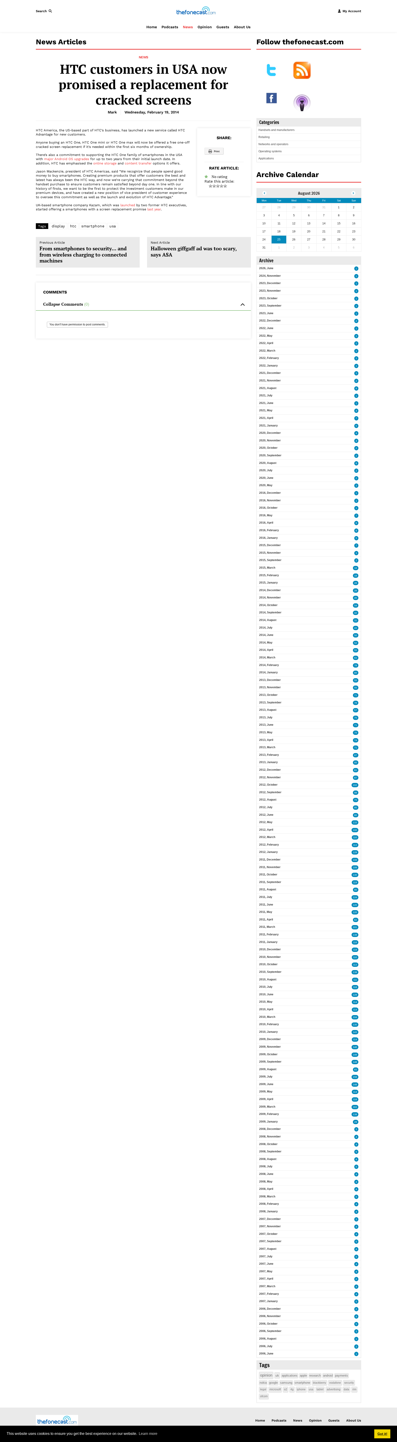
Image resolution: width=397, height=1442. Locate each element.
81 (355, 770)
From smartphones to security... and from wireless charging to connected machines (83, 252)
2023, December (270, 283)
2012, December (270, 769)
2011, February (269, 934)
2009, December (270, 1039)
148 (355, 1062)
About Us (242, 27)
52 (355, 643)
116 (355, 942)
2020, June (266, 478)
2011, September (270, 882)
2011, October (268, 874)
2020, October (268, 447)
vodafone (335, 1382)
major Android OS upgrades (66, 159)
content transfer (138, 163)
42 (355, 613)
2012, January (268, 852)
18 (355, 575)
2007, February (269, 1293)
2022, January (268, 365)
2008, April (266, 1189)
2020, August (267, 463)
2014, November (270, 597)
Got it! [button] (382, 1434)
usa (112, 226)
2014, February (269, 665)
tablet (320, 1389)
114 (355, 1002)
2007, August (267, 1248)
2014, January (268, 672)
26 (355, 583)
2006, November (270, 1316)
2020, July (265, 470)
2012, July (265, 807)
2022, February (269, 358)
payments (341, 1375)
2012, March (267, 837)
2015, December (270, 545)
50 (355, 635)
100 (355, 830)
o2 (285, 1389)
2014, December (270, 590)
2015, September (270, 560)
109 (355, 867)
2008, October (268, 1144)
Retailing (264, 137)
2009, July (265, 1076)
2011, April (266, 919)
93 (355, 1069)
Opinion (205, 27)
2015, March (267, 567)
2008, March (267, 1196)
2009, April (266, 1099)
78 (355, 665)
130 (355, 875)
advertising (333, 1389)
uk (277, 1375)
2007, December (270, 1219)
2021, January (268, 425)
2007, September (270, 1241)
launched (127, 205)
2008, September (270, 1151)
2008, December (270, 1129)
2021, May (265, 410)
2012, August (267, 799)
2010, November (270, 957)
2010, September (270, 972)
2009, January (268, 1121)
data (346, 1389)
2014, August (267, 620)
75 (355, 718)
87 (355, 777)
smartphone (92, 226)
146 (355, 1047)
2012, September (270, 792)
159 (355, 1077)
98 (355, 792)
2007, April (266, 1278)
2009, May (265, 1091)
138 (355, 935)
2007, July (265, 1256)
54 (355, 605)
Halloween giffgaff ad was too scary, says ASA (194, 249)
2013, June (266, 724)
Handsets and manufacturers (276, 130)
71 (355, 695)
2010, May (265, 1001)
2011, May (265, 912)
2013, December (270, 680)
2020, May (265, 485)
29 (355, 1122)
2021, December (270, 373)
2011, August (267, 889)
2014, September (270, 612)
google (273, 1382)
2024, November (270, 275)
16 (355, 568)
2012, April (266, 829)
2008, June (266, 1174)
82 (355, 920)
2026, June (266, 268)
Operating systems (270, 151)
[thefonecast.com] (196, 11)
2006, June (266, 1353)
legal (263, 1389)
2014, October (268, 605)
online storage (104, 163)
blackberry (319, 1382)
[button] (45, 11)
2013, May (265, 732)
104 (355, 1017)
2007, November (270, 1226)
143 (355, 1032)
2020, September (270, 455)
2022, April (266, 343)
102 (355, 785)
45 (355, 598)
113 (355, 845)
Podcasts (170, 27)
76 (355, 703)
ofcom (264, 1396)
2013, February (269, 754)
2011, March (267, 926)
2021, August (267, 388)
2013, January (268, 762)
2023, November (270, 290)
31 (355, 620)
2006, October (268, 1323)
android (328, 1375)
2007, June (266, 1263)
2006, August (267, 1338)
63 (355, 658)
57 (355, 710)
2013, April (266, 740)
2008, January (268, 1211)
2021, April (266, 418)
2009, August (267, 1069)
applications (290, 1375)
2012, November (270, 777)
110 (355, 837)
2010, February (269, 1024)
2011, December (270, 859)
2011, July (265, 897)
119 (355, 882)
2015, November (270, 552)
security (349, 1382)
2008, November (270, 1136)
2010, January (268, 1031)
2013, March (267, 747)
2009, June (266, 1084)
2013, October (268, 695)
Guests (222, 27)
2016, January (268, 537)
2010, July (265, 986)
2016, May (265, 515)
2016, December (270, 492)
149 (355, 1054)
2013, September (270, 702)
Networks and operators (273, 144)
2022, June (266, 328)
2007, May (265, 1271)
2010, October (268, 964)
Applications (266, 158)
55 (355, 650)
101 (355, 927)
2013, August (267, 709)
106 (355, 860)
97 (355, 755)
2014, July (265, 627)
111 (355, 980)
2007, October (268, 1234)
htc (73, 226)
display (58, 226)
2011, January (268, 942)
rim (354, 1389)
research (315, 1375)
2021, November (270, 380)
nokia (263, 1382)
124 (355, 897)
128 (355, 994)
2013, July (265, 717)
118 (355, 949)
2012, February (269, 844)
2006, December (270, 1308)
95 (355, 762)
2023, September (270, 305)
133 (355, 822)
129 (355, 852)
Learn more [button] (148, 1434)
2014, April (266, 650)
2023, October (268, 298)
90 (355, 890)
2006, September (270, 1331)
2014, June (266, 635)
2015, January (268, 582)
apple (303, 1375)
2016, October (268, 507)
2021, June (266, 403)
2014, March (267, 657)
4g (292, 1389)
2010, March (267, 1017)
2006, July (265, 1346)
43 (355, 628)
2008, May (265, 1181)
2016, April (266, 522)
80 (355, 815)
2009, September (270, 1061)
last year (154, 209)
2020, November (270, 440)
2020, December (270, 433)
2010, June (266, 994)
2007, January (268, 1301)
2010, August (267, 979)
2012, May (265, 822)
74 (355, 740)
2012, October (268, 784)
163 (355, 1107)
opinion (266, 1375)
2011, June (266, 904)
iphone (301, 1389)
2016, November (270, 500)
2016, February (269, 530)
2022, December (270, 320)
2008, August (267, 1159)
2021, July (265, 395)
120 (355, 905)
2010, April (266, 1009)
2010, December (270, 949)
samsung (286, 1382)
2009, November (270, 1046)
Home (151, 27)
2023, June (266, 313)
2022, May (265, 335)
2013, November (270, 687)
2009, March (267, 1106)
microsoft (275, 1389)
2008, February (269, 1203)
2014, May (265, 642)
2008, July (265, 1166)
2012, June (266, 814)
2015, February (269, 575)
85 (355, 673)
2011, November (270, 867)
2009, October (268, 1054)
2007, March (267, 1286)
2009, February (269, 1114)
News (188, 27)
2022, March (267, 350)
